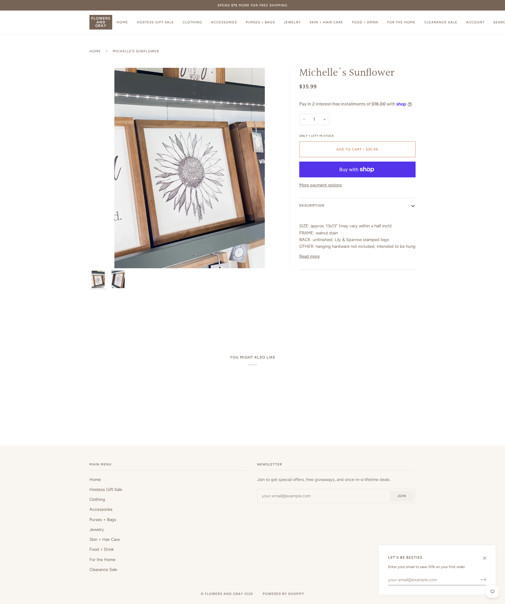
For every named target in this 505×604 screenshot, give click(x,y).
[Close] (487, 555)
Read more (309, 256)
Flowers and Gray (224, 594)
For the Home (102, 559)
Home (95, 51)
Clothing (97, 499)
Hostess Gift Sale (105, 489)
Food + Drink (101, 549)
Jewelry (96, 529)
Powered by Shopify (283, 594)
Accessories (101, 509)
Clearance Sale (103, 569)
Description (311, 205)
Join (401, 496)
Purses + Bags (102, 519)
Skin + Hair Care (104, 539)
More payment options (320, 185)
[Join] (478, 579)
